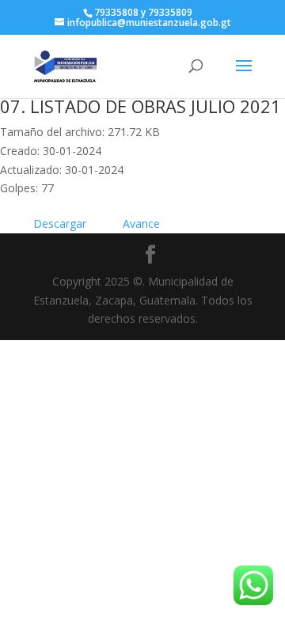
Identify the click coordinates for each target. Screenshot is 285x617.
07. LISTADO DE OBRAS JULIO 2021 (140, 106)
